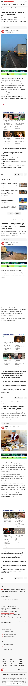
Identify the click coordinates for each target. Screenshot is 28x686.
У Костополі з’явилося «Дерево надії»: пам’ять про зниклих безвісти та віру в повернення (12, 154)
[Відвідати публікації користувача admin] (2, 31)
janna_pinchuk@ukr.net (6, 616)
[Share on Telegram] (17, 683)
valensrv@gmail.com (6, 609)
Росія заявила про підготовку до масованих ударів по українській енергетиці (9, 192)
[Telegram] (26, 670)
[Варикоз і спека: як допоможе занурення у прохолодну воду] (23, 185)
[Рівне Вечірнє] (10, 1)
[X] (20, 670)
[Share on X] (10, 683)
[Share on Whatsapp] (14, 683)
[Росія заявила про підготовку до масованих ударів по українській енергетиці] (23, 192)
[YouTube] (22, 670)
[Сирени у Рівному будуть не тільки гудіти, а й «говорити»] (23, 207)
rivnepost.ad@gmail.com (17, 617)
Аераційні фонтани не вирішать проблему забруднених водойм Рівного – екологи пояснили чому (13, 167)
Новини (4, 9)
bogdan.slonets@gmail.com (7, 612)
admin (6, 30)
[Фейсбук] (18, 670)
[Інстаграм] (24, 670)
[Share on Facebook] (7, 683)
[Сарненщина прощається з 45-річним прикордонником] (23, 200)
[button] (2, 1)
